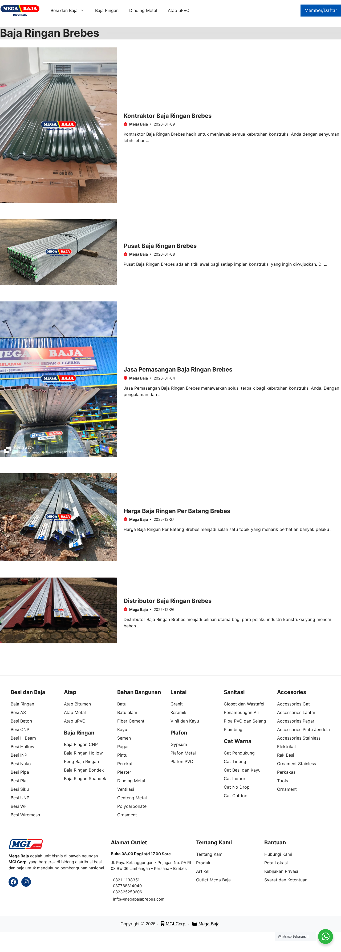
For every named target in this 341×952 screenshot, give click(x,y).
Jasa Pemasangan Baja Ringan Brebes (178, 369)
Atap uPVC (178, 10)
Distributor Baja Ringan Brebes (168, 600)
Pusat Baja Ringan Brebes (160, 245)
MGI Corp (176, 923)
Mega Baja (209, 923)
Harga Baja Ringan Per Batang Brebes (177, 510)
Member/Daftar (321, 10)
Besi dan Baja (64, 10)
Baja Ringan (107, 10)
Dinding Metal (143, 10)
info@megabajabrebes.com (138, 899)
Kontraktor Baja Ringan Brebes (168, 115)
